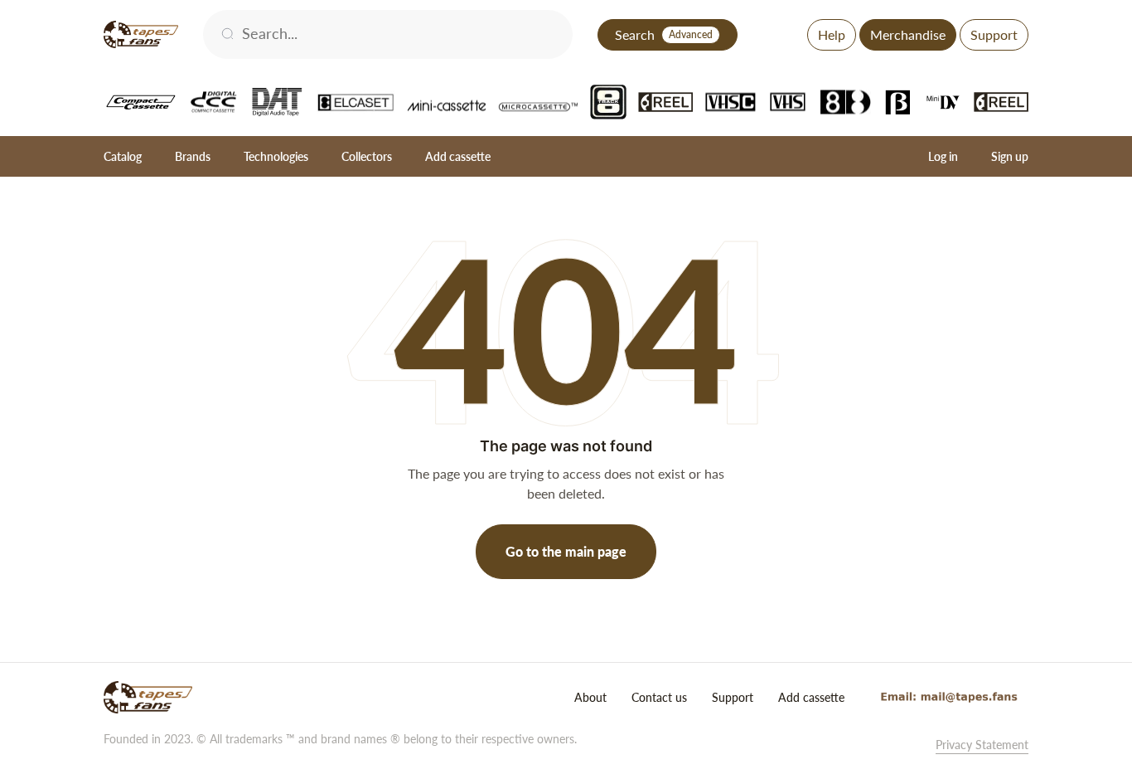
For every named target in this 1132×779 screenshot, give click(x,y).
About (590, 697)
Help (831, 34)
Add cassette (458, 156)
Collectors (366, 156)
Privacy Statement (982, 745)
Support (994, 34)
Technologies (276, 156)
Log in (943, 156)
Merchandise (908, 34)
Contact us (659, 697)
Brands (192, 156)
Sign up (1009, 156)
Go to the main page (566, 551)
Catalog (123, 156)
